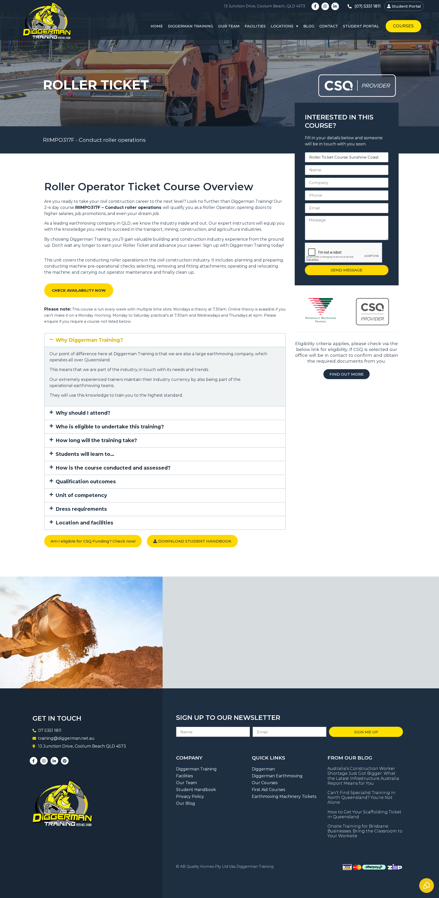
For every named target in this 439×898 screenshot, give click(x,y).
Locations (282, 26)
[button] (165, 340)
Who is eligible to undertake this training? (110, 427)
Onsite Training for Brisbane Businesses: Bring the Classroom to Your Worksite (364, 831)
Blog (308, 26)
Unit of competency (81, 495)
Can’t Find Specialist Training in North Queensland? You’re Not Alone (361, 797)
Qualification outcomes (86, 481)
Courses (403, 26)
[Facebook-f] (315, 6)
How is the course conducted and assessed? (113, 468)
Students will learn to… (85, 454)
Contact (328, 26)
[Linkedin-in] (335, 6)
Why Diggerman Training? (89, 340)
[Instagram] (325, 6)
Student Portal (361, 26)
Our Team (229, 26)
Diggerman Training (190, 26)
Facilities (255, 26)
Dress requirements (81, 509)
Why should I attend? (83, 413)
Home (157, 26)
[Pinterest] (65, 761)
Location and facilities (84, 523)
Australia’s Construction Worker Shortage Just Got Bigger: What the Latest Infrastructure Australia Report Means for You (363, 776)
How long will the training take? (96, 440)
